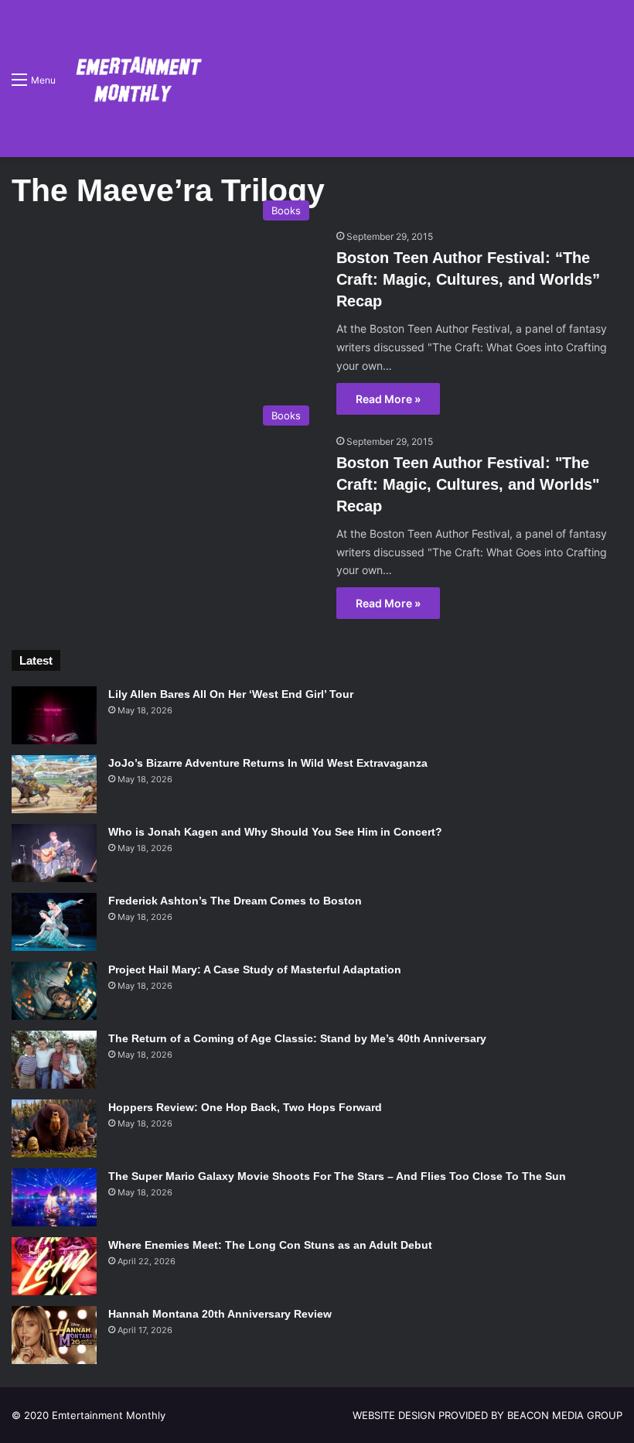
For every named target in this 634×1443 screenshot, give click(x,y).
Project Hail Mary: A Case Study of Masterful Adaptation (254, 969)
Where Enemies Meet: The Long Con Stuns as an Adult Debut (270, 1245)
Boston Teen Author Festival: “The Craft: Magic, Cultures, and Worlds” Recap (468, 279)
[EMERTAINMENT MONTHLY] (135, 78)
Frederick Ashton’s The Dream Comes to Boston (235, 900)
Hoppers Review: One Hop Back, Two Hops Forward (245, 1107)
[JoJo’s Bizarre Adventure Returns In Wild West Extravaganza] (54, 784)
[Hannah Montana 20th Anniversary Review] (54, 1335)
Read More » (388, 398)
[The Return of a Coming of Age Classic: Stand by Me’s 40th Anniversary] (54, 1060)
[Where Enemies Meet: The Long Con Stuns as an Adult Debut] (54, 1266)
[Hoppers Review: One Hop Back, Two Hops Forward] (54, 1128)
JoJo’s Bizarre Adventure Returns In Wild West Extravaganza (268, 763)
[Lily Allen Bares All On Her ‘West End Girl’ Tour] (54, 715)
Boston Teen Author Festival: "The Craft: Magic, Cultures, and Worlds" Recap (467, 484)
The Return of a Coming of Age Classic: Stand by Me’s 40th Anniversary (297, 1038)
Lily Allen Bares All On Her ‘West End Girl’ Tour (230, 694)
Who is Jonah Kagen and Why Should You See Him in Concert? (275, 832)
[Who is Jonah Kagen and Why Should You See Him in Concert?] (54, 853)
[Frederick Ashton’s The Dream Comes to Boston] (54, 922)
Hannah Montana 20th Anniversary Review (220, 1314)
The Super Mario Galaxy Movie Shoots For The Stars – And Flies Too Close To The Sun (337, 1176)
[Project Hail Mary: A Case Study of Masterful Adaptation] (54, 991)
